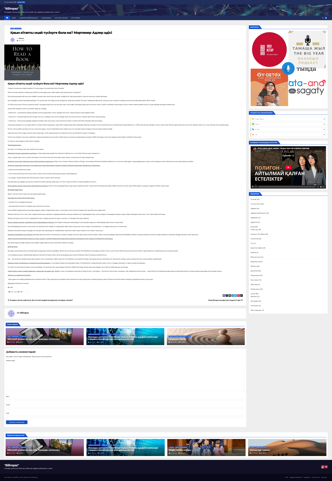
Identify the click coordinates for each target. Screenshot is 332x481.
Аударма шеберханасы (28, 18)
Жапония (254, 296)
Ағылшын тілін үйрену (258, 234)
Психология (254, 239)
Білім (14, 18)
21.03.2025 (255, 453)
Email (8, 405)
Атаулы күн (254, 229)
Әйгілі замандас (256, 310)
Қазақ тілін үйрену (257, 248)
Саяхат (253, 293)
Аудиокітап (254, 222)
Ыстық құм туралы (260, 450)
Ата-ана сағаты (61, 18)
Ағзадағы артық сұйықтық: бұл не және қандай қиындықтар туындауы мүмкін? (41, 300)
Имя (8, 396)
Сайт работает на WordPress (12, 477)
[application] (288, 167)
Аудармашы (46, 18)
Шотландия (254, 301)
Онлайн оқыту (15, 336)
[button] (323, 18)
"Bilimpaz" (11, 8)
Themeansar (34, 477)
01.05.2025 (174, 453)
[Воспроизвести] (253, 187)
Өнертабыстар (255, 261)
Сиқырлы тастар (177, 339)
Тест (252, 243)
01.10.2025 (93, 453)
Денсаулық (254, 271)
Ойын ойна (254, 284)
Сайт (7, 413)
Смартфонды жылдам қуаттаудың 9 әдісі (224, 300)
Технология (23, 336)
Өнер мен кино (255, 257)
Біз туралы (75, 18)
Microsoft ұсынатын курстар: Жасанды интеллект (33, 339)
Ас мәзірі (254, 199)
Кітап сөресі (18, 28)
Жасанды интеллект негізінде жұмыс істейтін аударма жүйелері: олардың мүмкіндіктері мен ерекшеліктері (123, 338)
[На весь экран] (323, 187)
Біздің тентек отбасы (180, 450)
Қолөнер (253, 252)
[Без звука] (321, 187)
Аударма (171, 336)
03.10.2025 (12, 453)
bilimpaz (21, 38)
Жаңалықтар (255, 275)
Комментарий (10, 360)
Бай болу (254, 266)
